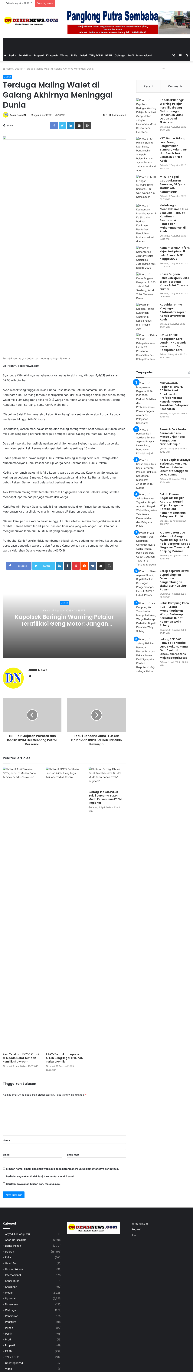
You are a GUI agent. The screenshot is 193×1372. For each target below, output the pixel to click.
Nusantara (11, 1304)
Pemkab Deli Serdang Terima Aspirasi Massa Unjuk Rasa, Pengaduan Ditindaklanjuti (174, 436)
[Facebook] (54, 125)
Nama (6, 1140)
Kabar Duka (12, 1280)
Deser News (16, 115)
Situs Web (73, 1154)
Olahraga (120, 55)
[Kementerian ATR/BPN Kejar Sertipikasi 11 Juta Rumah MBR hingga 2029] (146, 258)
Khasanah (52, 55)
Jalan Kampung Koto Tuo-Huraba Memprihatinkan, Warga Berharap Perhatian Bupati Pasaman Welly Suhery (174, 614)
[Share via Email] (79, 125)
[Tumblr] (67, 566)
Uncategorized (14, 1362)
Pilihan (9, 1327)
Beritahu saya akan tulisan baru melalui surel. (33, 1183)
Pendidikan (25, 55)
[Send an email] (25, 115)
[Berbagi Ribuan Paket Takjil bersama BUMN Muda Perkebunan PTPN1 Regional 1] (107, 777)
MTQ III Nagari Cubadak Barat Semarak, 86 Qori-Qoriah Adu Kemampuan (172, 184)
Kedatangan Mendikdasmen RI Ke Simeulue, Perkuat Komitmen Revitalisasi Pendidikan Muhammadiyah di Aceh (174, 218)
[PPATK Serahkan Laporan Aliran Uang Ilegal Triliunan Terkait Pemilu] (64, 909)
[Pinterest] (76, 566)
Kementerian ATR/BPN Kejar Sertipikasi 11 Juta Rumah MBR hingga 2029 (175, 253)
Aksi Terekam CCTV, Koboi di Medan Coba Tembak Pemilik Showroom (21, 1057)
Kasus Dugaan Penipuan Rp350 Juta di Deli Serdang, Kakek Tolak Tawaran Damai (174, 281)
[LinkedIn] (70, 125)
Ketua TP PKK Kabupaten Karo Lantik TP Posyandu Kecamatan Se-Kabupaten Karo (173, 342)
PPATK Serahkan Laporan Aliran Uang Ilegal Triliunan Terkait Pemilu (64, 1057)
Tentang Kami (140, 1223)
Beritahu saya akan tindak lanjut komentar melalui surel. (40, 1176)
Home (9, 68)
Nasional (10, 1298)
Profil (131, 55)
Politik (8, 1333)
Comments (175, 86)
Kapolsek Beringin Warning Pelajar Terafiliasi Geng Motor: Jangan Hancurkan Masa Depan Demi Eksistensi (64, 627)
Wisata (64, 55)
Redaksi (136, 1229)
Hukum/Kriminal (14, 1269)
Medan (9, 1292)
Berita (12, 55)
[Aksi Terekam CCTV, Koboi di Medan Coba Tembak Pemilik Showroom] (21, 909)
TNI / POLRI (96, 55)
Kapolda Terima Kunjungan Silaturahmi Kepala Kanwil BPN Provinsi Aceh (173, 312)
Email (6, 1154)
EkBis (74, 55)
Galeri (83, 55)
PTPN (108, 55)
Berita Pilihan (13, 1245)
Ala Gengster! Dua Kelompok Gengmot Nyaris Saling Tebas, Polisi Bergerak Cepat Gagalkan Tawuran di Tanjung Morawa (175, 542)
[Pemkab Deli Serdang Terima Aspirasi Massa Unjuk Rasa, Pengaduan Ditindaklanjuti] (146, 441)
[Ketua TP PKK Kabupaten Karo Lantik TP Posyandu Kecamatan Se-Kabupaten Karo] (146, 347)
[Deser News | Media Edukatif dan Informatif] (32, 20)
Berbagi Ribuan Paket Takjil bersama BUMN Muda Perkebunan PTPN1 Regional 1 (105, 797)
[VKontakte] (92, 566)
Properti (39, 55)
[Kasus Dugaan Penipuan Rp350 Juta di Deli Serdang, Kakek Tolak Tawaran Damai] (146, 286)
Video (8, 1368)
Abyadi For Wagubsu (17, 1233)
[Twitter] (62, 125)
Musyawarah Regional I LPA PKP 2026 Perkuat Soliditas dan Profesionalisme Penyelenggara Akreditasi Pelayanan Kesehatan (174, 396)
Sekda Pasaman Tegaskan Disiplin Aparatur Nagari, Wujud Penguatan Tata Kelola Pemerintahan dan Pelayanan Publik (173, 505)
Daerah (19, 68)
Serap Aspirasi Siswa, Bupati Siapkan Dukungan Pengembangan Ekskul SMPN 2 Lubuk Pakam (174, 580)
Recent (148, 86)
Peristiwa (10, 1321)
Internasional (144, 55)
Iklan (134, 1235)
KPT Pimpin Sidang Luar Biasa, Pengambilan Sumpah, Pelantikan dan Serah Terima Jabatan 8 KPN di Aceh (174, 150)
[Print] (87, 125)
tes (163, 68)
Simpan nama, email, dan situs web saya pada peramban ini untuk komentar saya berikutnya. (62, 1168)
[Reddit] (84, 566)
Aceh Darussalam (15, 1239)
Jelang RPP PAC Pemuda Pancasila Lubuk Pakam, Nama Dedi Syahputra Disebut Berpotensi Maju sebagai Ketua (174, 648)
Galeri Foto (11, 1263)
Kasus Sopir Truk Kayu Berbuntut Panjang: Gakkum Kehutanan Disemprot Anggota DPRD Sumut (175, 467)
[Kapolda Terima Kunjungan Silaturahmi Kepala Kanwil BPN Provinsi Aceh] (146, 317)
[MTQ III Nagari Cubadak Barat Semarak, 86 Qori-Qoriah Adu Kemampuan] (146, 187)
